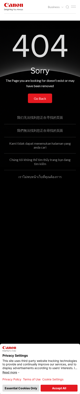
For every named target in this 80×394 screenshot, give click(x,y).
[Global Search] (67, 7)
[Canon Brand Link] (13, 7)
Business (54, 7)
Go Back (40, 98)
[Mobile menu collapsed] (73, 6)
